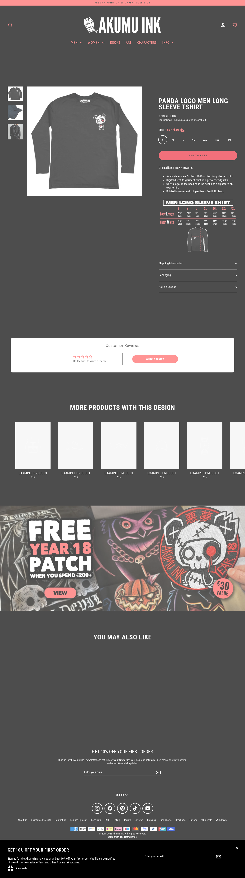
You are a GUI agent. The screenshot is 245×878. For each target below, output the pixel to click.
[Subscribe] (218, 856)
